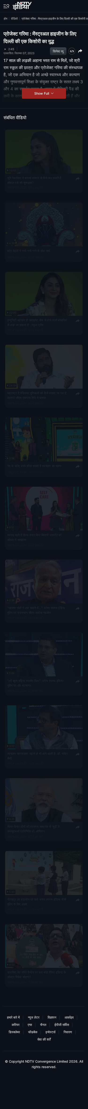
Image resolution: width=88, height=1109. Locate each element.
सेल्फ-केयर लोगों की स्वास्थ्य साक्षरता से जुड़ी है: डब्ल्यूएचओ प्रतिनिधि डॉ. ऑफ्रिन (34, 828)
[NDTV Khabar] (23, 5)
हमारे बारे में (13, 1017)
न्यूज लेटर (33, 1017)
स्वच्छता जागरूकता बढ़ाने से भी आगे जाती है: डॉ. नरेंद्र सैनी (37, 755)
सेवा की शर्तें (44, 1039)
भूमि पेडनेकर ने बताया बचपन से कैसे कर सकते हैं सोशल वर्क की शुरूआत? (34, 180)
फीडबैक (32, 1032)
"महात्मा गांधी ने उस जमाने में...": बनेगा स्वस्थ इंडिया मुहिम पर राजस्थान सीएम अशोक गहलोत (36, 610)
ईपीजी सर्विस (61, 1025)
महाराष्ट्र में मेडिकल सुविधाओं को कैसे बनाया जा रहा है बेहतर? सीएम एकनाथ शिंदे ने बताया (36, 395)
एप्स (30, 1025)
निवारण (68, 1032)
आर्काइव (69, 1017)
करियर (15, 1025)
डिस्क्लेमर (14, 1032)
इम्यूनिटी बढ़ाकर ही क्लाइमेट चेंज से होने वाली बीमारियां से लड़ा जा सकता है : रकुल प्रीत (37, 322)
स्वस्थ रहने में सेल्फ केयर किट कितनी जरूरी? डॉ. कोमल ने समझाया (34, 537)
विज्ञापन (52, 1017)
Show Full (42, 93)
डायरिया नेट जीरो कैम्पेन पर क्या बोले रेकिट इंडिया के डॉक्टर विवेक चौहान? (36, 974)
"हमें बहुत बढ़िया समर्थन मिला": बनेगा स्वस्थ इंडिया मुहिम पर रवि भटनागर (35, 683)
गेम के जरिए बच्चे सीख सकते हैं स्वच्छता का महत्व (34, 465)
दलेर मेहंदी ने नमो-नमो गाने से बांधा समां (28, 250)
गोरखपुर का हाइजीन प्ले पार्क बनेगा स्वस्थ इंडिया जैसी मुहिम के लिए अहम (36, 901)
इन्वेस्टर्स (50, 1032)
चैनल (43, 1025)
